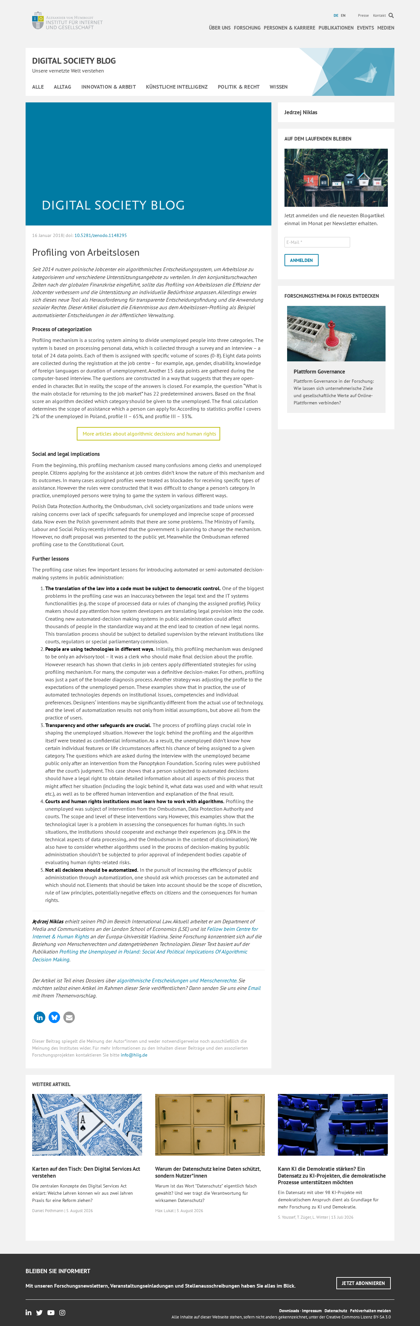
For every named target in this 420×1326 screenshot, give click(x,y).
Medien (385, 28)
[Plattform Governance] (336, 333)
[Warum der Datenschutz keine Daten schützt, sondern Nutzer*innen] (210, 1124)
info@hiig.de (134, 1055)
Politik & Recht (239, 86)
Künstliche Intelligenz (177, 86)
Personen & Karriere (289, 28)
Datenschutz (336, 1311)
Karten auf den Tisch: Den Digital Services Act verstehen (86, 1172)
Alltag (62, 86)
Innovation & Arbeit (108, 86)
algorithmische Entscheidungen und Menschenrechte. (177, 980)
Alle (38, 86)
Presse (363, 15)
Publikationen (336, 28)
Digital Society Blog (74, 60)
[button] (39, 1017)
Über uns (220, 28)
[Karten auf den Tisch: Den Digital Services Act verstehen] (87, 1124)
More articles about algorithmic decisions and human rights (149, 433)
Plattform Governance (319, 371)
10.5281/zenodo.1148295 (100, 235)
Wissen (279, 86)
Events (365, 28)
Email (254, 988)
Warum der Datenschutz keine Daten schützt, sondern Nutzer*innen (208, 1172)
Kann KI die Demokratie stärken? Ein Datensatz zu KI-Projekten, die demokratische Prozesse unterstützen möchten (332, 1175)
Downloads (289, 1311)
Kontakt (379, 15)
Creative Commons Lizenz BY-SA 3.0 (358, 1317)
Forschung (247, 28)
